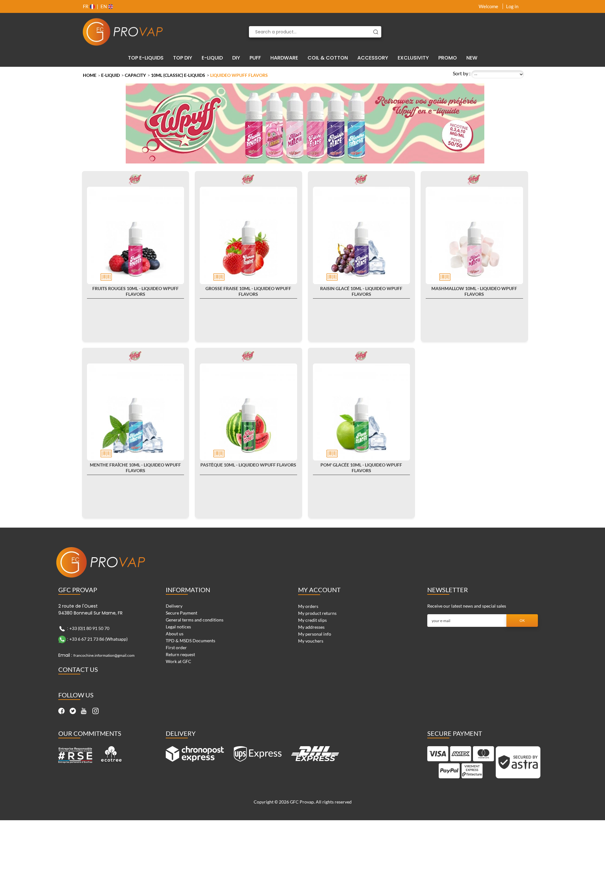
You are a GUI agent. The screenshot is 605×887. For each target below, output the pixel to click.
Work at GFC (178, 661)
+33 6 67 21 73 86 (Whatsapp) (98, 639)
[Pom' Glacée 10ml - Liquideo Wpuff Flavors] (361, 412)
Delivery (174, 606)
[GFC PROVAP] (122, 32)
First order (176, 647)
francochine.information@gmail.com (104, 655)
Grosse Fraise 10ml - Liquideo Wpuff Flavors (248, 291)
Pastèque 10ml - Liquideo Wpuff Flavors (248, 464)
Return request (180, 654)
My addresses (311, 627)
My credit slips (312, 620)
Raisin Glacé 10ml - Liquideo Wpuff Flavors (361, 291)
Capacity (135, 75)
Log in (512, 6)
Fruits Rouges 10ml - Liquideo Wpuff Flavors (135, 291)
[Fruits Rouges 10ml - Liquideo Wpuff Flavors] (135, 235)
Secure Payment (181, 612)
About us (174, 633)
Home (89, 75)
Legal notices (178, 626)
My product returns (317, 613)
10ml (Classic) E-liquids (178, 75)
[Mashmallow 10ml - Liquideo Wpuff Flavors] (474, 235)
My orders (308, 606)
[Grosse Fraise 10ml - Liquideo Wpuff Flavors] (248, 235)
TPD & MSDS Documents (190, 640)
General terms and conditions (194, 619)
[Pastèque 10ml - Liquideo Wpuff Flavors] (248, 412)
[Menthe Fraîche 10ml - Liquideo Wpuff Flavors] (135, 412)
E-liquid (110, 75)
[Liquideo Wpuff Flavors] (135, 178)
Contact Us (78, 669)
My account (319, 589)
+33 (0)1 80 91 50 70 (89, 628)
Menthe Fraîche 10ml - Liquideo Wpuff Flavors (135, 467)
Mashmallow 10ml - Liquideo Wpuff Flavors (474, 291)
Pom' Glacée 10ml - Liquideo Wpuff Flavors (361, 467)
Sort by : (461, 73)
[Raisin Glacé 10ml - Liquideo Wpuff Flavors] (361, 235)
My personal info (314, 634)
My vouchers (310, 641)
